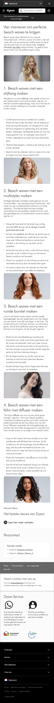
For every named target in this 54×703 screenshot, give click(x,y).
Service (7, 657)
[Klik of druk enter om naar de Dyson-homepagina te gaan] (11, 11)
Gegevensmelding (24, 691)
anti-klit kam (22, 441)
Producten (8, 650)
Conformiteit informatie (35, 687)
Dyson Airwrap (13, 201)
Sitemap (14, 691)
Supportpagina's (17, 583)
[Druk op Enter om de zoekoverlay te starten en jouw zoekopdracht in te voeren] (32, 10)
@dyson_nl (29, 553)
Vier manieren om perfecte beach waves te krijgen (16, 17)
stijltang (24, 98)
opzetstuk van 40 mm (25, 234)
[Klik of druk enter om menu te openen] (3, 10)
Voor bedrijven (10, 665)
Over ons (7, 672)
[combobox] (23, 3)
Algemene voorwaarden (18, 687)
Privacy (6, 687)
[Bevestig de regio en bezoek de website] (49, 4)
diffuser (16, 415)
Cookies (6, 691)
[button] (10, 680)
